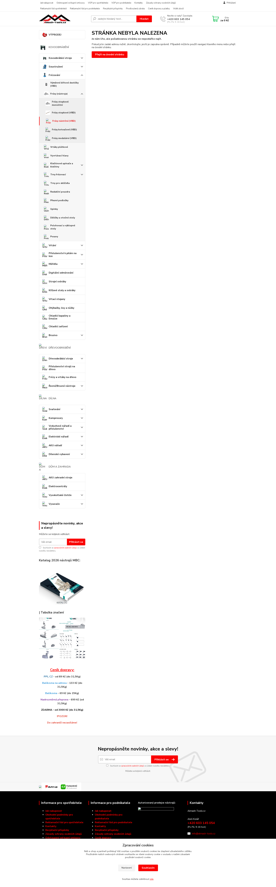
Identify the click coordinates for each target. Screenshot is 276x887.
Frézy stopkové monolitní (60, 103)
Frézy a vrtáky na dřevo (62, 377)
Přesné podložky (59, 200)
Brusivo (53, 335)
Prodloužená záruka (135, 8)
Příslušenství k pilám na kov (63, 255)
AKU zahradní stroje (60, 477)
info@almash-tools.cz (203, 833)
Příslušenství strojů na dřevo (62, 368)
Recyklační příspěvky (113, 8)
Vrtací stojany (57, 299)
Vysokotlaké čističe (60, 495)
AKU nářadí (55, 445)
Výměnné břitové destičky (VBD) (64, 84)
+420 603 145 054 (178, 19)
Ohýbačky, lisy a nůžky (61, 308)
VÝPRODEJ (55, 34)
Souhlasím (148, 868)
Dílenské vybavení (59, 454)
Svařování (54, 409)
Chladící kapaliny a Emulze (59, 317)
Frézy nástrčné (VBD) (64, 120)
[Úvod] (63, 19)
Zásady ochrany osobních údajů (161, 2)
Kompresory (56, 418)
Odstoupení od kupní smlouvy (71, 2)
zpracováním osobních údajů (65, 548)
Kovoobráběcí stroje (60, 58)
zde (151, 879)
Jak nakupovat (46, 2)
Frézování (54, 75)
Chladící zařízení (58, 326)
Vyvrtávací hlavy (59, 155)
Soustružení (56, 66)
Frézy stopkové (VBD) (64, 112)
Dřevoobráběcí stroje (61, 358)
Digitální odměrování (61, 272)
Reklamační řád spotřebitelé (53, 8)
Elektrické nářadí (59, 436)
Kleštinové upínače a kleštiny (61, 165)
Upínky (54, 209)
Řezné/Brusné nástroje (62, 386)
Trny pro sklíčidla (60, 183)
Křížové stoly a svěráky (62, 290)
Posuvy (54, 236)
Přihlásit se (76, 542)
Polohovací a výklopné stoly (62, 227)
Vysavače (54, 504)
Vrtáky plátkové (59, 147)
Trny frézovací (58, 174)
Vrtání (52, 245)
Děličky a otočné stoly (62, 217)
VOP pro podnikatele (121, 2)
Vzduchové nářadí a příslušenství (60, 427)
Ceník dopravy (103, 837)
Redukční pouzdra (60, 191)
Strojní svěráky (57, 281)
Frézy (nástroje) (59, 93)
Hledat (144, 19)
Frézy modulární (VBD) (64, 138)
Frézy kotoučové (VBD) (64, 129)
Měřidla (53, 264)
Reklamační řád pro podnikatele (85, 8)
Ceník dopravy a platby (159, 8)
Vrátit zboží (178, 8)
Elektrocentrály (58, 486)
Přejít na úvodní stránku (109, 54)
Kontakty (138, 2)
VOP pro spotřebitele (98, 2)
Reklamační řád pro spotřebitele (64, 822)
